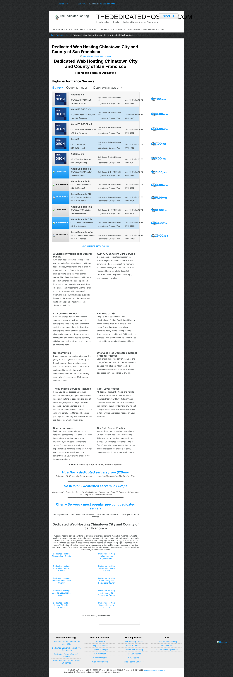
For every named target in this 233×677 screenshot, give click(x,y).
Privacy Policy (167, 645)
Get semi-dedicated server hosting (146, 30)
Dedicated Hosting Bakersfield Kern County (106, 605)
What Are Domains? (133, 645)
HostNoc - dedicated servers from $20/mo (95, 472)
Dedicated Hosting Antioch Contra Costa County (61, 580)
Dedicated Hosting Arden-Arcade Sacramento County (106, 592)
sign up (168, 16)
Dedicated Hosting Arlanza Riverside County (61, 605)
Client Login (63, 4)
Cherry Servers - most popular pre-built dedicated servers (95, 506)
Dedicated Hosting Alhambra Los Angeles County (106, 556)
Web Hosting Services (133, 662)
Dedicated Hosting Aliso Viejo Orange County (61, 568)
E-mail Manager (100, 658)
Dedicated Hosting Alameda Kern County (61, 555)
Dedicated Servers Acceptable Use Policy (66, 642)
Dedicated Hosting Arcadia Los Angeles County (61, 592)
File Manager (100, 653)
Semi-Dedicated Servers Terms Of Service (66, 661)
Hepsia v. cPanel (100, 645)
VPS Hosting (133, 658)
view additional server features (95, 246)
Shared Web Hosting (134, 649)
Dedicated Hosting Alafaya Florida (96, 615)
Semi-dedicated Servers (138, 35)
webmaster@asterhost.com (154, 670)
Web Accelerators (100, 662)
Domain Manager (100, 649)
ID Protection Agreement (167, 649)
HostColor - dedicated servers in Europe (95, 486)
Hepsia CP (100, 641)
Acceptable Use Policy (167, 641)
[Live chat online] (225, 642)
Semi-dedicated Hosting (112, 35)
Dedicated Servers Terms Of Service (66, 655)
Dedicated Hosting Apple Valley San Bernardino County (106, 580)
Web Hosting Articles (133, 641)
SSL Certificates (134, 653)
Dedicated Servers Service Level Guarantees (66, 649)
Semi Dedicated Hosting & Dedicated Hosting (75, 35)
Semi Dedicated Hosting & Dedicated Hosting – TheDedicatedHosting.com (89, 30)
